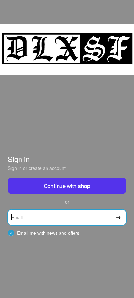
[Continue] (118, 217)
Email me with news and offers (48, 233)
